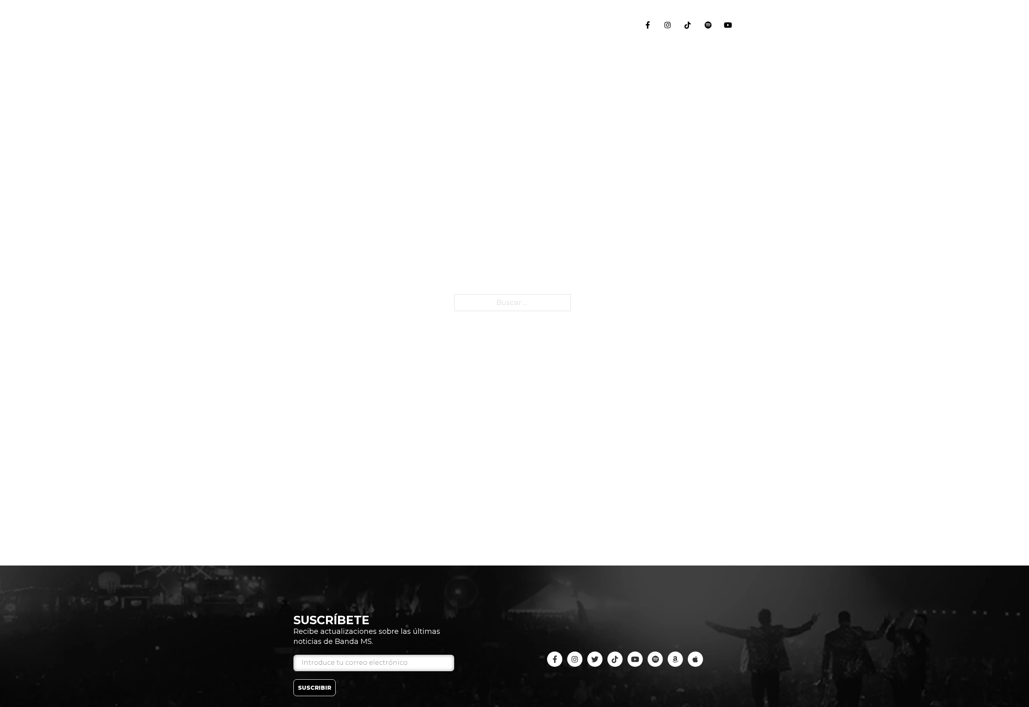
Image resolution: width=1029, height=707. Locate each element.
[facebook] (647, 25)
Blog (729, 257)
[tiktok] (687, 25)
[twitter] (595, 659)
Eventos (729, 101)
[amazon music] (675, 659)
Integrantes (729, 207)
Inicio (729, 58)
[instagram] (667, 25)
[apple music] (695, 659)
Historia (729, 149)
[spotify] (655, 659)
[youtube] (707, 25)
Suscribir (314, 687)
